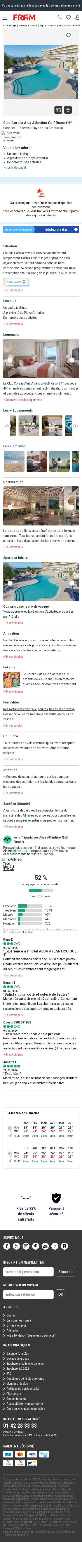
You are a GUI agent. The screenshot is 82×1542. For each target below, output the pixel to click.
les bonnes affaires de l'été (63, 5)
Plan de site (14, 1393)
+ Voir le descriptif (14, 167)
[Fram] (28, 17)
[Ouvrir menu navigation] (3, 17)
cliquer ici (27, 932)
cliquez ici (22, 1535)
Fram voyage (9, 25)
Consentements (16, 1398)
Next (71, 71)
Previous (10, 71)
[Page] (6, 1246)
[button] (41, 359)
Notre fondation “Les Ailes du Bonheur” (31, 1335)
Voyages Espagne (28, 25)
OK (60, 1294)
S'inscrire (65, 1272)
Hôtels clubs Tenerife (69, 25)
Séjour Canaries (48, 25)
